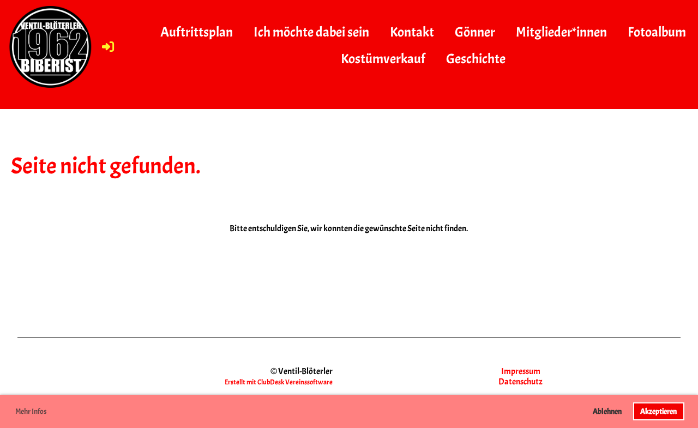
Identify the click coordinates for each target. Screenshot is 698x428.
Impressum (520, 371)
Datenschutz (520, 381)
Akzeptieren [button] (658, 411)
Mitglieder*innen (561, 32)
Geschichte (476, 59)
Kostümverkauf (383, 59)
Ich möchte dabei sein (311, 32)
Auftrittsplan (196, 32)
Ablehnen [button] (607, 411)
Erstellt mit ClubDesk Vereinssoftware (279, 382)
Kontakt (412, 32)
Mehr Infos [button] (31, 411)
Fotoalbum (657, 32)
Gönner (475, 32)
